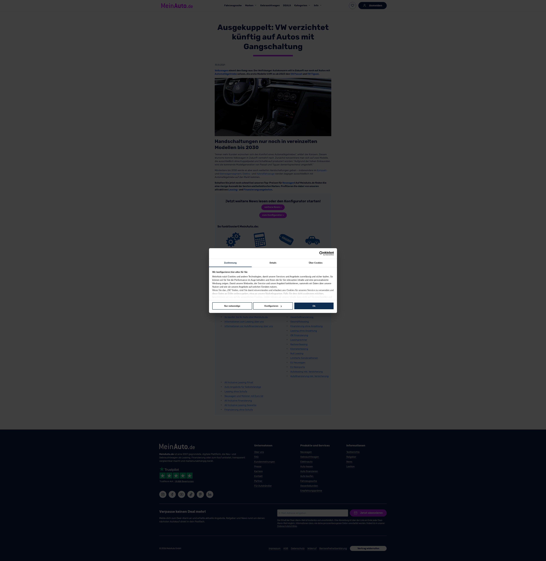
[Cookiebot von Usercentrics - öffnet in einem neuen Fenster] (321, 253)
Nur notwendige (232, 306)
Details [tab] (273, 262)
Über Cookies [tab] (315, 262)
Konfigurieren (271, 306)
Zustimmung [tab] (230, 262)
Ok (314, 306)
